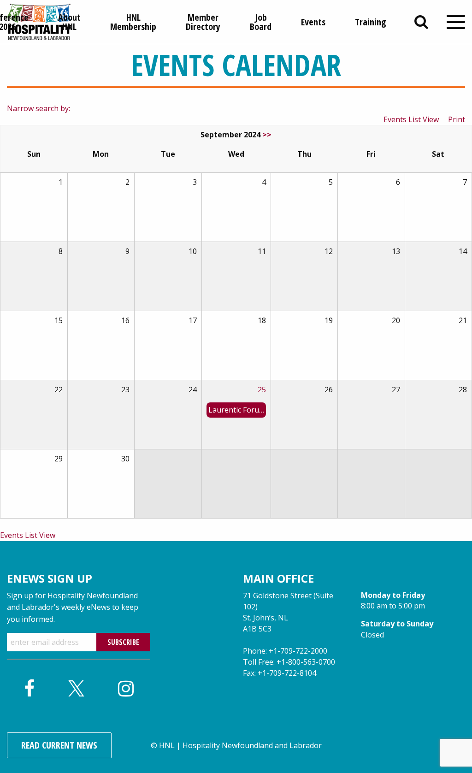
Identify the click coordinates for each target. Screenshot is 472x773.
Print (456, 119)
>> (266, 135)
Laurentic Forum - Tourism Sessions (237, 410)
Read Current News (59, 745)
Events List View (411, 119)
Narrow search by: (38, 108)
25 (262, 389)
